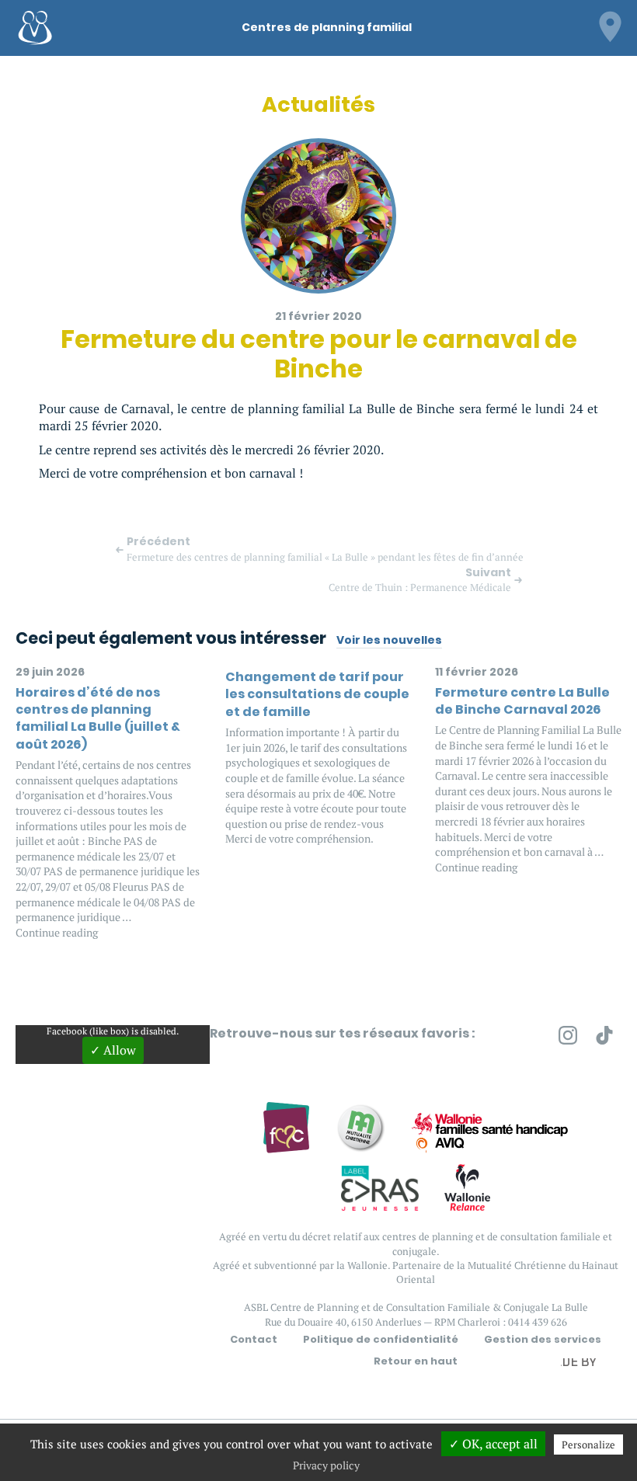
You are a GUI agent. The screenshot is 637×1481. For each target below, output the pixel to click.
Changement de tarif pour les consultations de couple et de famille (317, 694)
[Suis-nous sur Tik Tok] (604, 1038)
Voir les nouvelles (389, 640)
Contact (253, 1340)
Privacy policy (326, 1465)
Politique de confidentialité (380, 1340)
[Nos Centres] (610, 25)
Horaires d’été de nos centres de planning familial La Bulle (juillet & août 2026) (98, 718)
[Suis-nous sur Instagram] (568, 1038)
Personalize (588, 1444)
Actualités (318, 104)
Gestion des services (542, 1340)
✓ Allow (113, 1050)
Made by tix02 (584, 1366)
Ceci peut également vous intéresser (171, 638)
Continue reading (57, 932)
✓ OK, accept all (493, 1443)
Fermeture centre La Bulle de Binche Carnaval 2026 (522, 700)
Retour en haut (416, 1361)
